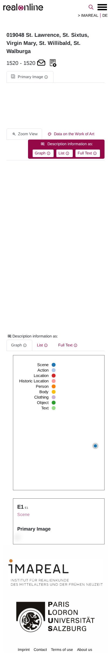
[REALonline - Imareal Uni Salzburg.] (55, 7)
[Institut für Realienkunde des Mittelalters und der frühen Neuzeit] (55, 572)
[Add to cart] (41, 63)
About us (84, 649)
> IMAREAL (88, 15)
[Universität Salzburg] (55, 616)
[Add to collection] (53, 63)
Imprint (24, 649)
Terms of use (62, 649)
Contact (40, 649)
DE (105, 15)
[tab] (30, 77)
